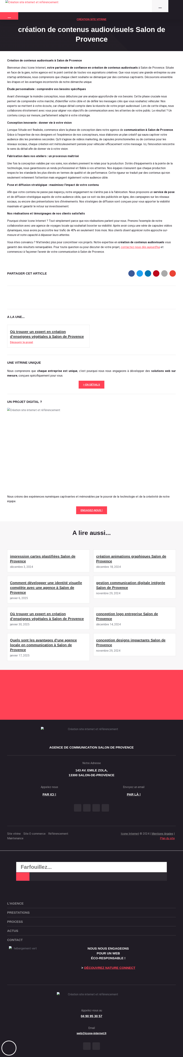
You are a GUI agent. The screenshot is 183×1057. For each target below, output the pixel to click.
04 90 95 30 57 (91, 1016)
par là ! (134, 794)
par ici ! (49, 794)
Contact (15, 940)
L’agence (15, 903)
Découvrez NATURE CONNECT (109, 968)
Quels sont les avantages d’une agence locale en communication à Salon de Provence (43, 645)
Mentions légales (162, 833)
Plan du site (167, 838)
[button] (131, 273)
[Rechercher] (22, 876)
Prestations (18, 912)
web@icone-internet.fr (92, 1033)
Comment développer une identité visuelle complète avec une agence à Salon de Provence (46, 587)
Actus (12, 931)
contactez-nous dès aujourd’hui (140, 247)
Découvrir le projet (21, 342)
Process (15, 921)
